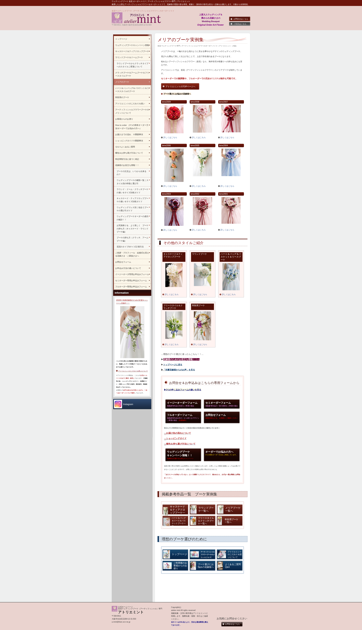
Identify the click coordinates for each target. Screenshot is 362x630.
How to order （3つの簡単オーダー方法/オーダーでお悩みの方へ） (131, 126)
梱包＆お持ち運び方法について (129, 153)
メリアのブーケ (122, 82)
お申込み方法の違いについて (128, 268)
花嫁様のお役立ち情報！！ (127, 165)
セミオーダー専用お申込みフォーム (131, 280)
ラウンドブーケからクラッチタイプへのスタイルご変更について (132, 65)
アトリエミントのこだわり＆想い (130, 103)
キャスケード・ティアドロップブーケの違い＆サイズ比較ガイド (132, 200)
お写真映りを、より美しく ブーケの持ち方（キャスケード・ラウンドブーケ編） (132, 228)
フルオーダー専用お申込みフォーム (131, 286)
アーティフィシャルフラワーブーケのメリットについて (132, 111)
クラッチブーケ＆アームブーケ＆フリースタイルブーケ (132, 74)
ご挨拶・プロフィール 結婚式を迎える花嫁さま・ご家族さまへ (132, 254)
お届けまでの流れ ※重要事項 (129, 134)
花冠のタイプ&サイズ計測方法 (130, 247)
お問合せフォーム (123, 262)
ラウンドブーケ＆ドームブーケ (129, 57)
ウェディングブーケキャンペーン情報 (132, 45)
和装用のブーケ (122, 97)
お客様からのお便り (124, 119)
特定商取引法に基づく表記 (127, 159)
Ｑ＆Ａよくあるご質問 (126, 147)
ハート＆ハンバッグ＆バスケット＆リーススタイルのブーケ (132, 89)
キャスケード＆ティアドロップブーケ (132, 51)
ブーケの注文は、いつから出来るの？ (131, 173)
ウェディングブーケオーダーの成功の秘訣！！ (132, 218)
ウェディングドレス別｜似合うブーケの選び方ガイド (132, 209)
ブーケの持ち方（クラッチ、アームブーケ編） (132, 239)
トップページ (121, 39)
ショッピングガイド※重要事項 (129, 141)
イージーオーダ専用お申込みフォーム (132, 274)
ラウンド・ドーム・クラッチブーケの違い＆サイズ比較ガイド (132, 191)
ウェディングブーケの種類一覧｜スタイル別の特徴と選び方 (132, 181)
